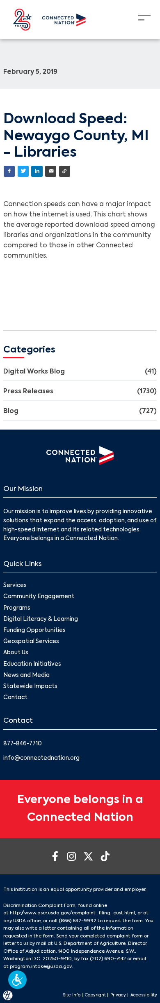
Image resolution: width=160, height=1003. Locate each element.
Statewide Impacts (30, 686)
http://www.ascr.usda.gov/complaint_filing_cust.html (72, 913)
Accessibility (143, 995)
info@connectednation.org (41, 758)
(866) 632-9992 (77, 920)
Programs (16, 608)
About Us (15, 652)
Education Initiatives (32, 664)
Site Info (71, 995)
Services (15, 585)
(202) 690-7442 (108, 958)
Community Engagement (38, 596)
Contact (15, 697)
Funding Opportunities (34, 630)
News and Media (26, 675)
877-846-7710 (22, 744)
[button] (17, 979)
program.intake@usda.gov (41, 966)
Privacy (118, 995)
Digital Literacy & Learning (40, 619)
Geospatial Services (31, 641)
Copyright (95, 995)
